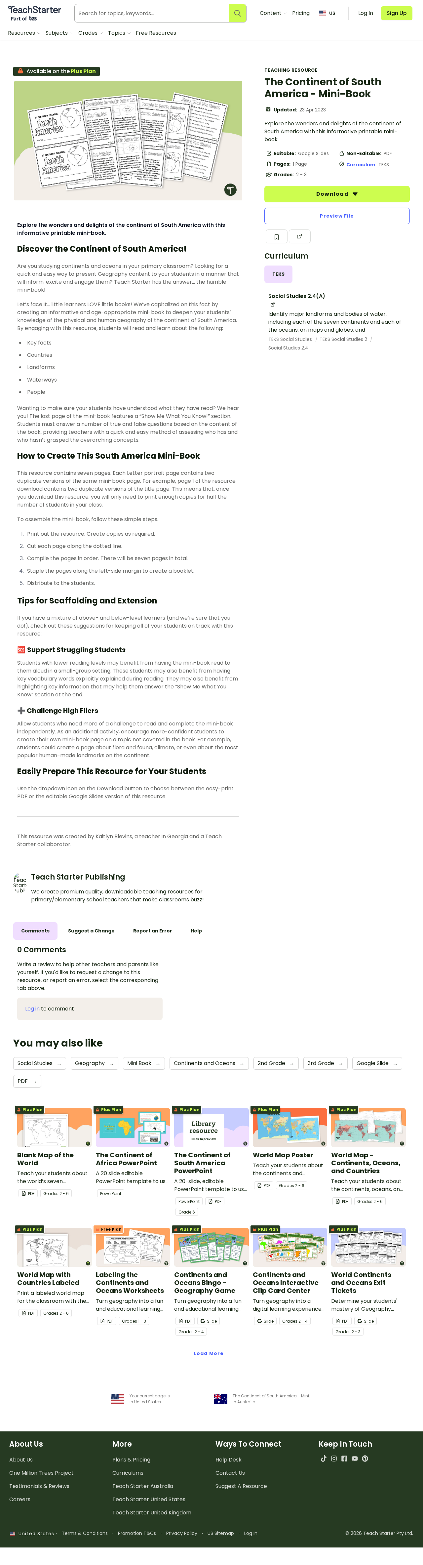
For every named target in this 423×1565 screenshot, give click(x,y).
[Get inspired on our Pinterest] (365, 1458)
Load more (209, 1353)
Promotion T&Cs (137, 1533)
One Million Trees (41, 1473)
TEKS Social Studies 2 (344, 339)
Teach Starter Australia (142, 1486)
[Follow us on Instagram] (334, 1458)
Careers (19, 1499)
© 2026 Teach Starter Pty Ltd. (379, 1533)
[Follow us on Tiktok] (324, 1458)
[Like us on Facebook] (344, 1458)
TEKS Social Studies (290, 339)
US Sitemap (221, 1533)
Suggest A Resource (241, 1486)
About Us (21, 1459)
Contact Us (230, 1473)
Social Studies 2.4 (288, 348)
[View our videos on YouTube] (355, 1458)
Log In (250, 1533)
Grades (88, 33)
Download (333, 194)
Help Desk (228, 1459)
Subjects (57, 33)
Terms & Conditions (85, 1533)
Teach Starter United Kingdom (151, 1512)
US (332, 13)
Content (271, 13)
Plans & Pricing (131, 1459)
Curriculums (127, 1473)
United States (34, 1533)
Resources (22, 33)
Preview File (337, 216)
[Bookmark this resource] (277, 236)
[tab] (278, 274)
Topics (117, 33)
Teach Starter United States (148, 1499)
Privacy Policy (181, 1533)
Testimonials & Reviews (39, 1486)
